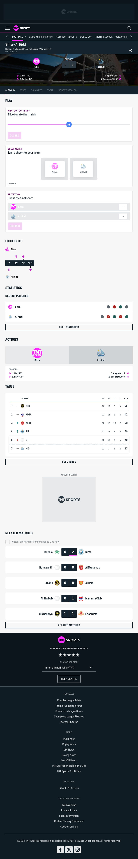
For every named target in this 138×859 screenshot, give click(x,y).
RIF (27, 431)
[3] (69, 655)
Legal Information (69, 815)
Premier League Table (69, 700)
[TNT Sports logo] (22, 28)
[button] (7, 28)
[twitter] (69, 849)
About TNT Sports (69, 788)
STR (28, 439)
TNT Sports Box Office (69, 771)
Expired (15, 226)
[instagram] (77, 849)
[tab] (10, 90)
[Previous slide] (6, 36)
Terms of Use (69, 804)
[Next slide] (131, 36)
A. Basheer (106, 79)
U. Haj (22, 75)
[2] (65, 655)
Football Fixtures (69, 721)
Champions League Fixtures (69, 716)
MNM (28, 414)
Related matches (69, 625)
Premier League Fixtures (69, 705)
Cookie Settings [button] (69, 826)
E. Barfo (23, 79)
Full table (69, 461)
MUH (28, 423)
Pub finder (69, 738)
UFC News (69, 749)
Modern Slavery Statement (69, 821)
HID (28, 448)
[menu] (129, 28)
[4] (73, 655)
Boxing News (69, 754)
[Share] (131, 50)
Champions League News (69, 711)
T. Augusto (108, 75)
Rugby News (69, 744)
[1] (60, 655)
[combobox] (69, 668)
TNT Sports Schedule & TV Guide (69, 765)
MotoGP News (69, 760)
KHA (28, 406)
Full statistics (69, 327)
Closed (14, 135)
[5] (77, 655)
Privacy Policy (69, 810)
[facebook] (60, 849)
